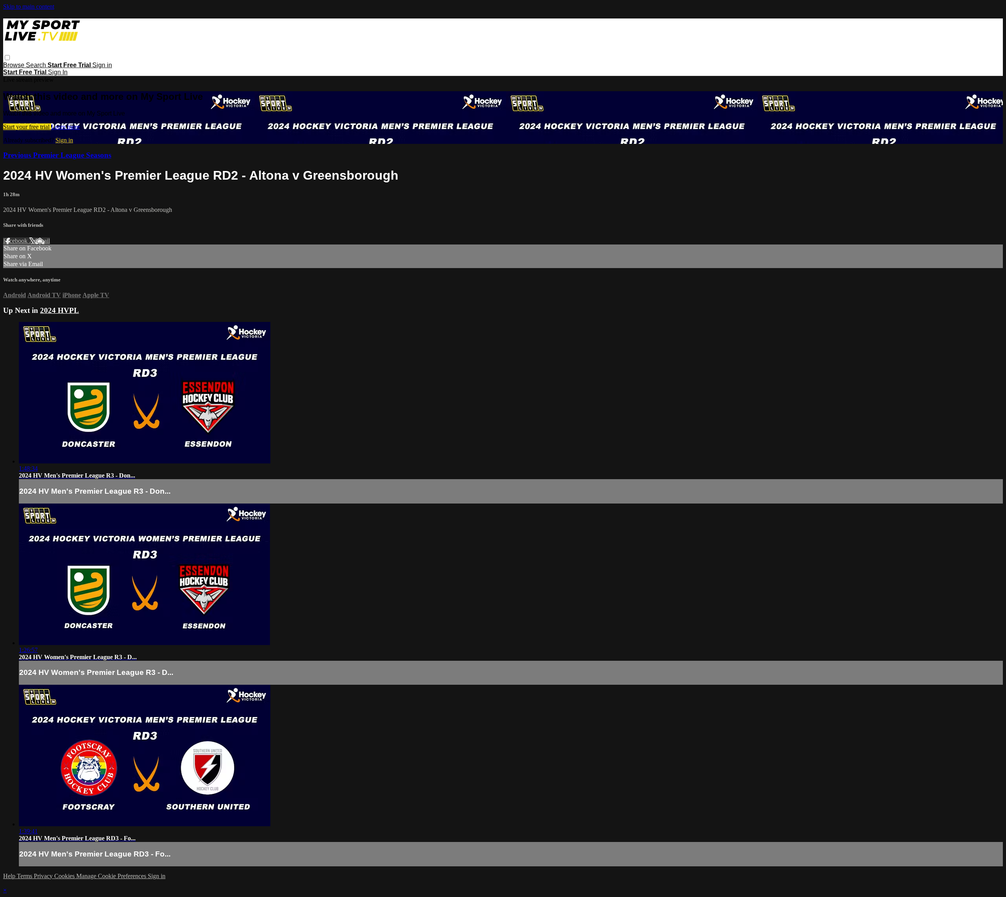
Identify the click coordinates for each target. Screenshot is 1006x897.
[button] (7, 57)
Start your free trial (27, 126)
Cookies (65, 876)
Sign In (58, 72)
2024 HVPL (59, 310)
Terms (25, 876)
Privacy (44, 876)
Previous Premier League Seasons (57, 155)
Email (42, 240)
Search (37, 65)
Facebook (16, 240)
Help (10, 876)
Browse (14, 65)
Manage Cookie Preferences (112, 876)
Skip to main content (28, 6)
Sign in (102, 65)
